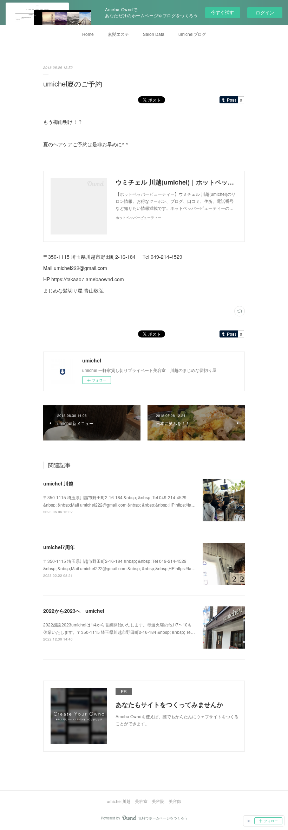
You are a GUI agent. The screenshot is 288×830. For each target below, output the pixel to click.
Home (88, 34)
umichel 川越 (58, 483)
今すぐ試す (222, 12)
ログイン (265, 12)
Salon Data (153, 34)
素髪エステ (118, 34)
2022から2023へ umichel (73, 610)
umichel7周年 (59, 547)
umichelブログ (192, 34)
